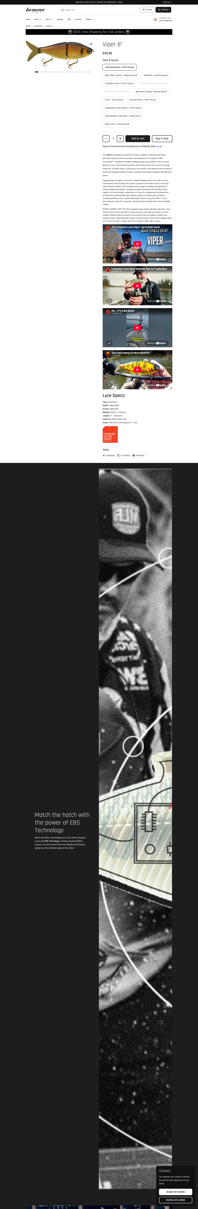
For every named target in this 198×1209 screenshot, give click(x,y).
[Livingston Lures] (35, 10)
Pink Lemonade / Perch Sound (154, 83)
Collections (38, 26)
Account (149, 9)
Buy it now (162, 138)
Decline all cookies (175, 1200)
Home (28, 26)
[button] (163, 10)
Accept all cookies (175, 1192)
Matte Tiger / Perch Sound (117, 91)
